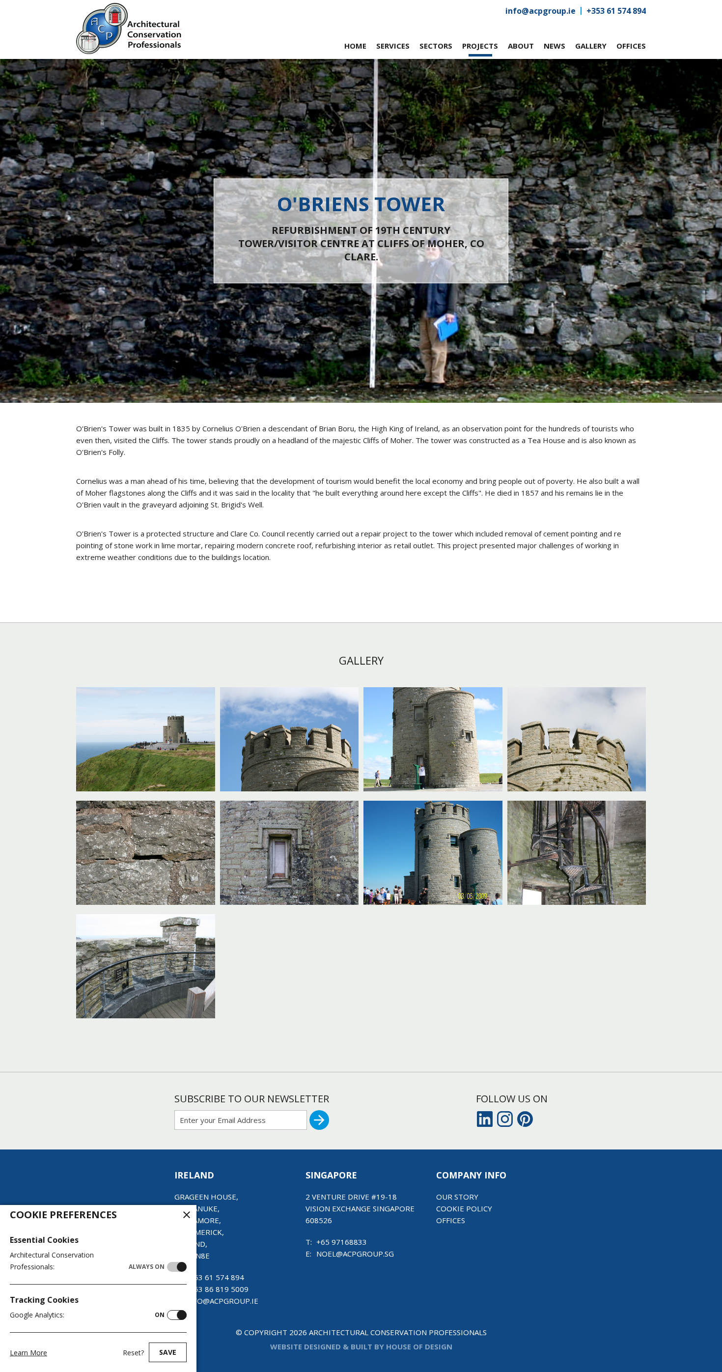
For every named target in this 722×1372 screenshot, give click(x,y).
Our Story (457, 1197)
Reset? (133, 1352)
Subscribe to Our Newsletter (251, 1098)
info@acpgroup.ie (540, 10)
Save (167, 1352)
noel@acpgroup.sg (355, 1254)
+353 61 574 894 (616, 10)
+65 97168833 (341, 1242)
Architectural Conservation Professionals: (87, 1260)
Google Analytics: (87, 1314)
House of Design (419, 1346)
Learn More (28, 1352)
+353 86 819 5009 (217, 1289)
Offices (450, 1220)
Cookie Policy (464, 1208)
